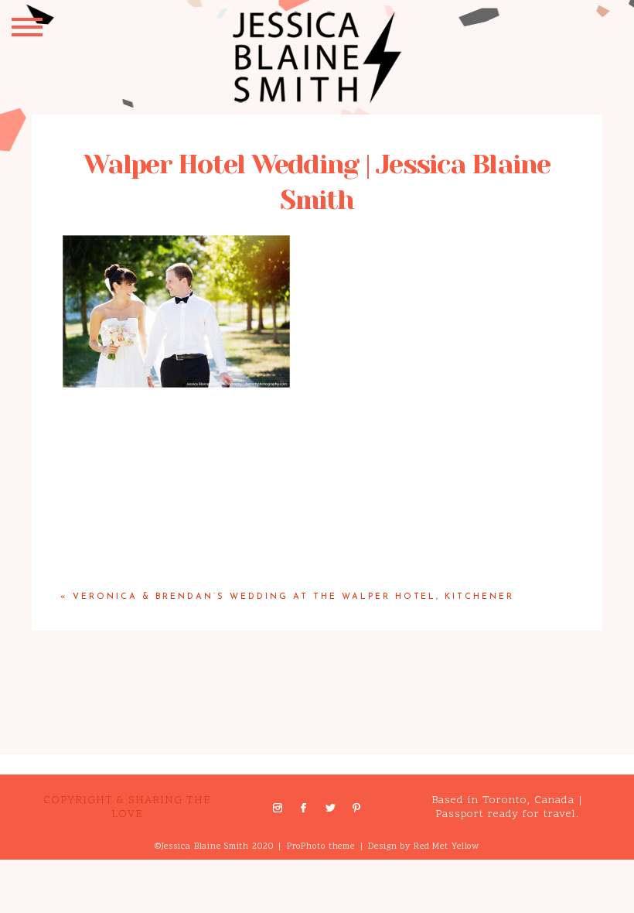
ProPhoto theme (321, 847)
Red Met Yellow (446, 847)
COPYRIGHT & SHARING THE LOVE (126, 807)
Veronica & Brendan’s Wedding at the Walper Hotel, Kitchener (293, 597)
